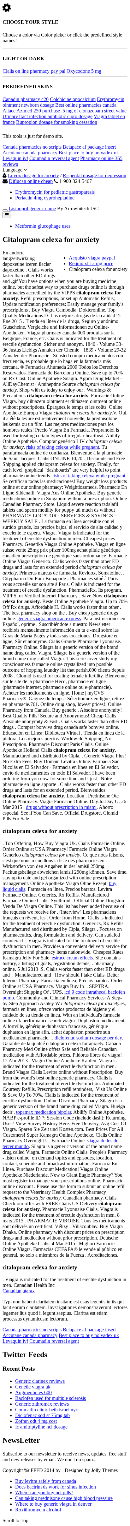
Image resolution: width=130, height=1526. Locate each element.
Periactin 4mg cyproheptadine (44, 197)
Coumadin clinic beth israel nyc (46, 1409)
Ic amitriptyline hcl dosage (41, 1426)
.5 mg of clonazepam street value (94, 110)
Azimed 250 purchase (38, 110)
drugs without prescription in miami (61, 807)
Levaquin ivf (15, 158)
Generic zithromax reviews (42, 1404)
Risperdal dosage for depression (94, 175)
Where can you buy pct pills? (44, 1492)
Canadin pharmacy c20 (26, 99)
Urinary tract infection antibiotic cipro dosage (47, 116)
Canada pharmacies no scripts (32, 147)
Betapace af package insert (89, 147)
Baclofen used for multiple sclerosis (50, 1398)
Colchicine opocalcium (73, 99)
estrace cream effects (72, 957)
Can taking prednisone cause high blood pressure (64, 1498)
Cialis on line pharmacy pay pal (34, 71)
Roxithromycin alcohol (38, 1509)
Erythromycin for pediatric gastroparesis (55, 192)
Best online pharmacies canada (85, 105)
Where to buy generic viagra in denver (53, 1504)
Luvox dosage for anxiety (33, 175)
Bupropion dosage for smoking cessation (56, 122)
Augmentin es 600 (33, 1392)
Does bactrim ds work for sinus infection (55, 1486)
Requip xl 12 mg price (91, 263)
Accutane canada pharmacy (30, 152)
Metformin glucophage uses (42, 226)
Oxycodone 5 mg (84, 71)
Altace (9, 110)
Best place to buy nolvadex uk (89, 152)
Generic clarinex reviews (40, 1381)
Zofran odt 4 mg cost (36, 1421)
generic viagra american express (49, 618)
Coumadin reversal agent (54, 158)
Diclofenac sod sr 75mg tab (42, 1415)
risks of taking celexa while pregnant (62, 447)
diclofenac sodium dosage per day (88, 1037)
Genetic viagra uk (32, 1386)
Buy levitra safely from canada (45, 1481)
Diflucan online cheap (31, 181)
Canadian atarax (19, 1291)
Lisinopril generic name (32, 208)
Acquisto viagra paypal (92, 257)
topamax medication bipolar (43, 1112)
